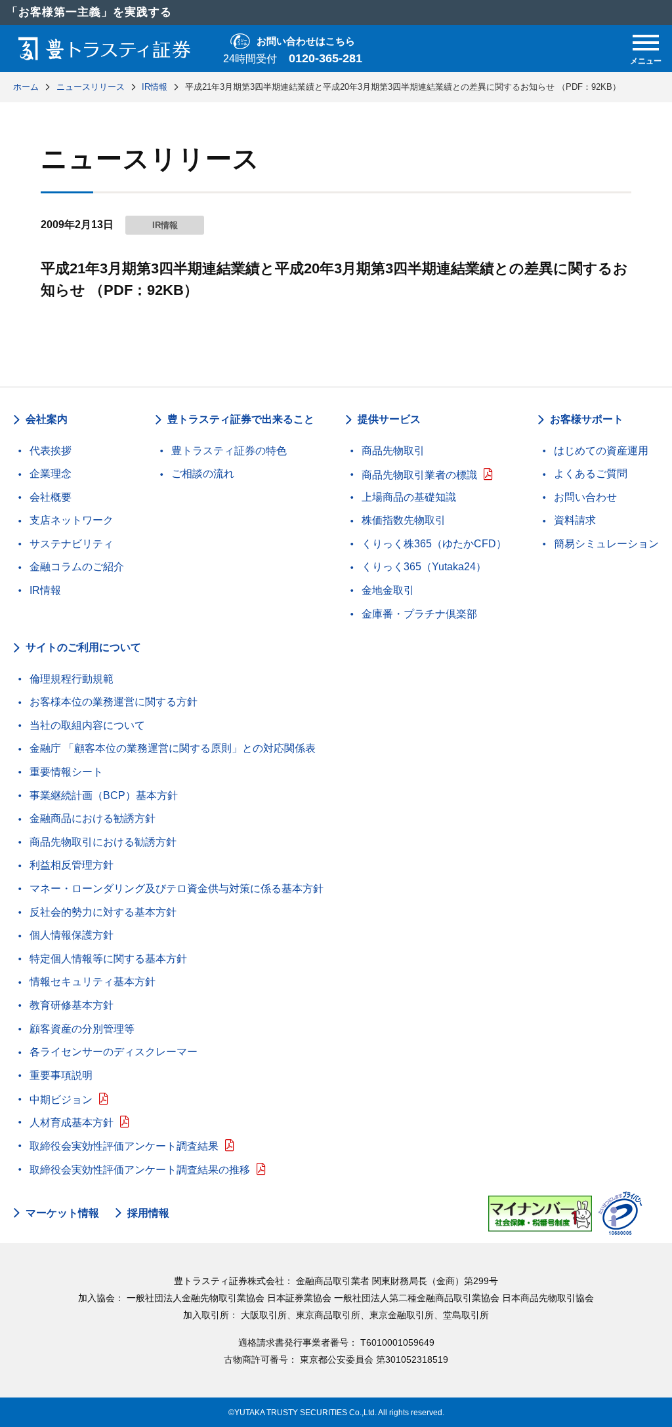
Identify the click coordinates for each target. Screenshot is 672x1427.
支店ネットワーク (72, 520)
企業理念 (51, 473)
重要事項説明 (61, 1075)
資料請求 (575, 520)
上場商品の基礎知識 (409, 497)
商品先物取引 (393, 450)
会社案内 (47, 419)
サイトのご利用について (83, 647)
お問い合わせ (585, 497)
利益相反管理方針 (72, 864)
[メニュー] (646, 42)
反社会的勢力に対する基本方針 (103, 912)
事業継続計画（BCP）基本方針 (104, 795)
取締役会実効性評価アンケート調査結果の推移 (140, 1169)
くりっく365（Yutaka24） (424, 566)
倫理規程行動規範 (72, 678)
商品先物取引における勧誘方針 (103, 842)
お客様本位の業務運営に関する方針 (114, 701)
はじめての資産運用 (601, 450)
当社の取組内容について (87, 725)
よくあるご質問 (590, 473)
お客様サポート (586, 419)
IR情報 (45, 590)
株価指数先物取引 (404, 520)
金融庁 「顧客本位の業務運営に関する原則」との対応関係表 (173, 748)
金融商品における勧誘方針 (93, 818)
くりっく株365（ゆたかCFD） (434, 543)
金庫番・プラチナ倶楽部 (419, 613)
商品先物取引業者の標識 (419, 474)
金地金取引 (388, 590)
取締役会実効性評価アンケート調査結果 (124, 1146)
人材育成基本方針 (72, 1122)
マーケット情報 (62, 1213)
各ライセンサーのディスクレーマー (114, 1051)
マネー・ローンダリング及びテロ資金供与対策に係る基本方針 (177, 888)
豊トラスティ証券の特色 (229, 450)
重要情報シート (66, 771)
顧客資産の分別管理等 (82, 1028)
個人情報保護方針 (72, 935)
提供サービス (389, 419)
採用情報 (148, 1213)
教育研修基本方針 (72, 1005)
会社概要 (51, 497)
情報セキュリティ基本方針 (93, 981)
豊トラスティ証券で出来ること (240, 419)
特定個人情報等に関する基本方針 (108, 958)
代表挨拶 (51, 450)
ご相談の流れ (202, 473)
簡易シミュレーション (606, 543)
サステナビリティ (72, 543)
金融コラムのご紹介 (77, 566)
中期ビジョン (61, 1099)
